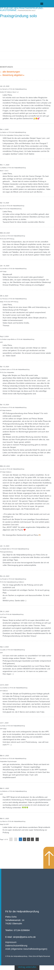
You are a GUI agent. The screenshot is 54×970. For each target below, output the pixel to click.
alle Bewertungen (11, 72)
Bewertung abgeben (12, 75)
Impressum (10, 942)
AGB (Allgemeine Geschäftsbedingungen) (26, 949)
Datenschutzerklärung (16, 945)
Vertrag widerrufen (27, 967)
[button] (41, 3)
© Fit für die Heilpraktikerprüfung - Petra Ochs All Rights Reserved (27, 956)
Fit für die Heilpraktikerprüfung (22, 911)
